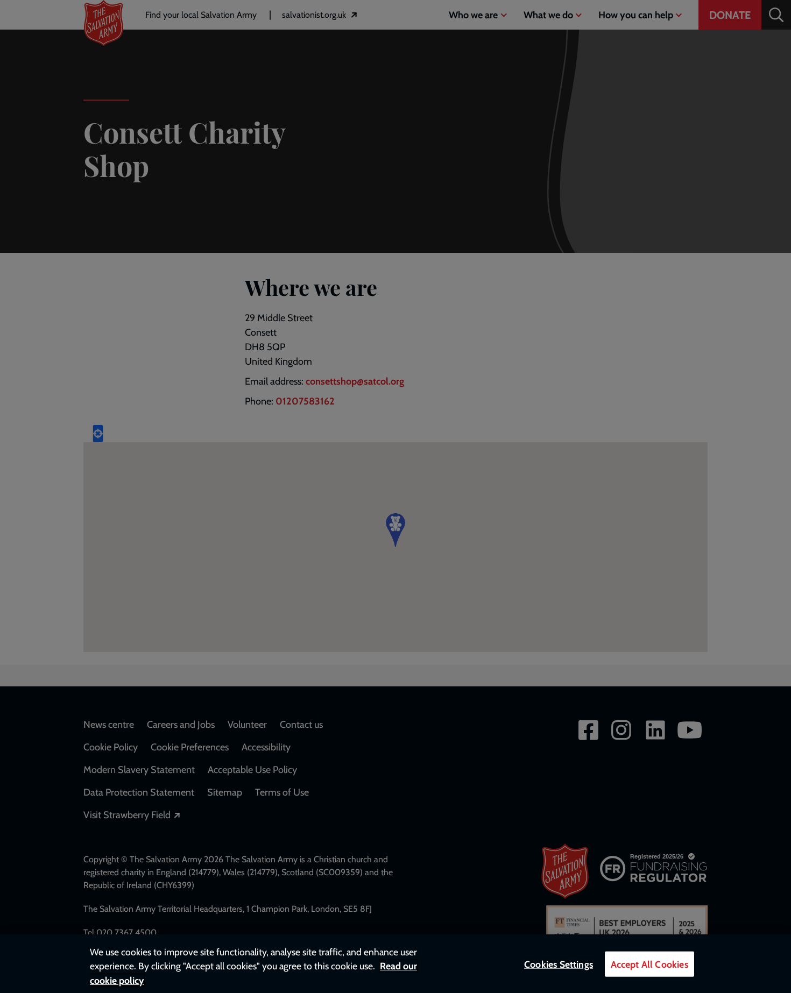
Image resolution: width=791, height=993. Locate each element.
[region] (395, 963)
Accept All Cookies (649, 964)
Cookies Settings (558, 964)
